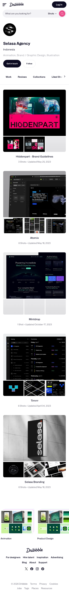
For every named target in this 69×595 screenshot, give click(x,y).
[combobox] (24, 13)
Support (43, 562)
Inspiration (42, 557)
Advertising (57, 557)
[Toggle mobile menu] (4, 4)
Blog (24, 562)
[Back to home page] (16, 5)
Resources (46, 588)
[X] (26, 568)
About (32, 562)
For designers (13, 557)
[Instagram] (37, 568)
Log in (59, 4)
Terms (33, 583)
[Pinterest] (42, 568)
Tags (26, 588)
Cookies (53, 583)
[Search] (62, 13)
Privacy (43, 583)
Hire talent (28, 557)
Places (35, 588)
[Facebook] (31, 568)
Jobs (19, 588)
